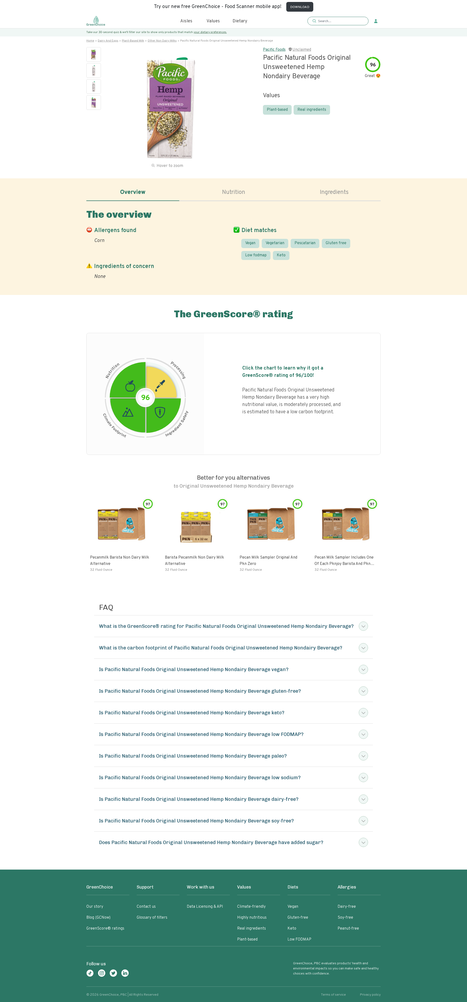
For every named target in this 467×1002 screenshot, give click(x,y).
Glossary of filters (152, 917)
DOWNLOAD (299, 7)
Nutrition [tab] (233, 192)
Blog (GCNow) (98, 917)
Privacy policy (370, 995)
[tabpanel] (233, 243)
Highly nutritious (252, 917)
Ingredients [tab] (334, 192)
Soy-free (345, 917)
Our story (94, 906)
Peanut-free (348, 928)
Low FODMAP (299, 939)
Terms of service (333, 995)
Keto (281, 255)
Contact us (146, 906)
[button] (338, 21)
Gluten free (336, 243)
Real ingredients (311, 109)
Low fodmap (256, 255)
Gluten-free (297, 917)
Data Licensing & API (205, 906)
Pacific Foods (274, 49)
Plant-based (277, 109)
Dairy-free (347, 906)
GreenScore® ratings (105, 928)
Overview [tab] (132, 192)
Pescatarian (305, 243)
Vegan (250, 243)
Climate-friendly (251, 906)
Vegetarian (275, 243)
